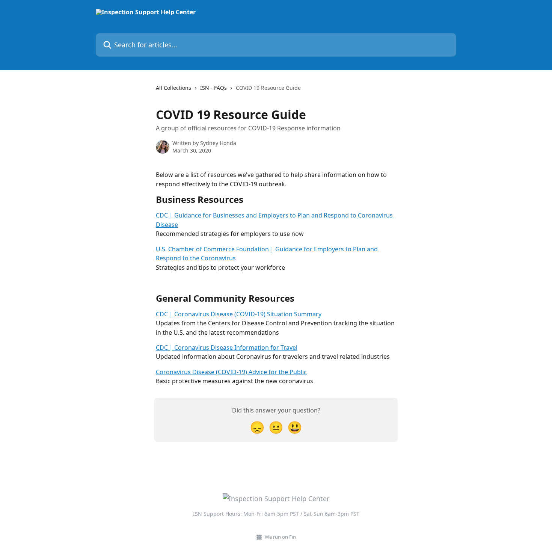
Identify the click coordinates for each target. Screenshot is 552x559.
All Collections (173, 87)
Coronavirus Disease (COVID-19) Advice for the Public (231, 372)
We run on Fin (280, 536)
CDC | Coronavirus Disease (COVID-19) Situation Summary (238, 314)
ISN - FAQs (213, 87)
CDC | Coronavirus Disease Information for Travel (226, 347)
